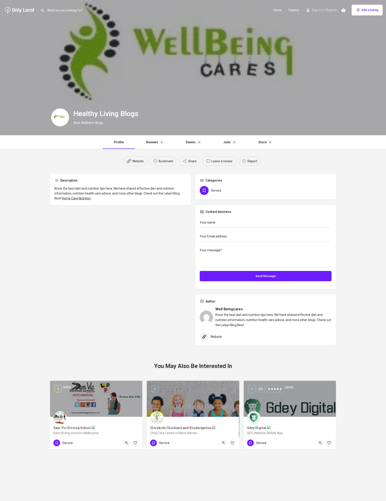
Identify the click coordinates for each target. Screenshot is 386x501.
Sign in (316, 10)
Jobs (229, 142)
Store (264, 142)
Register (332, 10)
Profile (119, 142)
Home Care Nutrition (76, 198)
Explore (294, 10)
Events (193, 142)
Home (277, 10)
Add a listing (369, 10)
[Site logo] (20, 9)
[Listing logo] (60, 117)
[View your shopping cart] (343, 10)
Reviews (154, 142)
